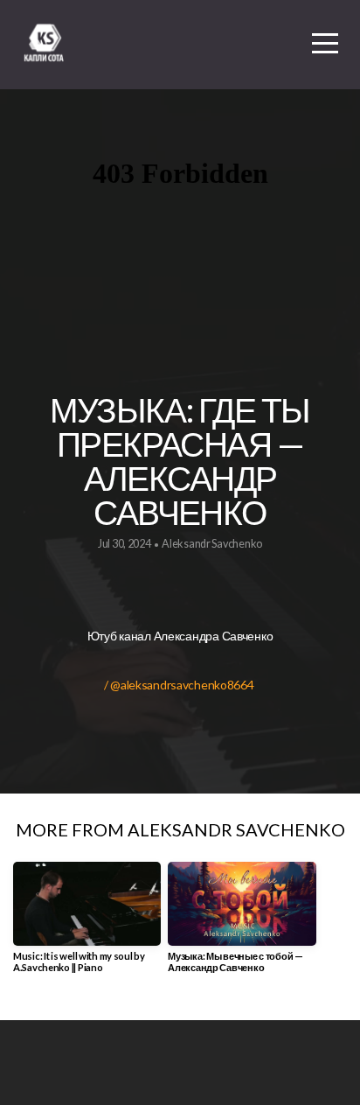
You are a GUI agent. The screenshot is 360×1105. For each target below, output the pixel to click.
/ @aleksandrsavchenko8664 (180, 684)
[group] (87, 924)
